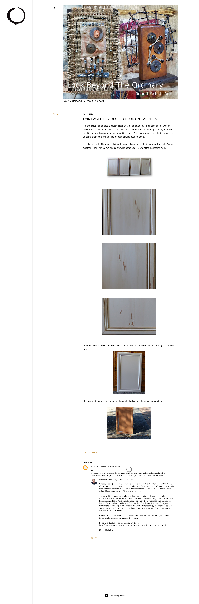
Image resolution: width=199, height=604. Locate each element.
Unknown (95, 466)
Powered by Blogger (117, 596)
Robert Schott (106, 480)
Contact (99, 101)
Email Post (93, 452)
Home (66, 101)
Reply (94, 538)
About (90, 101)
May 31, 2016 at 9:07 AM (110, 467)
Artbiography (77, 101)
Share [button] (55, 114)
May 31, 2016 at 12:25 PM (123, 480)
